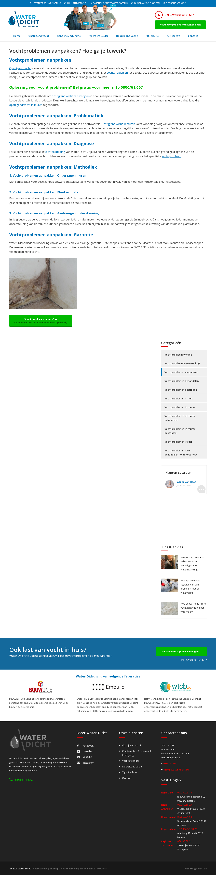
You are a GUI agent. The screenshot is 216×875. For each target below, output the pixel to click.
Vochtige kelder (98, 35)
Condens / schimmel (69, 35)
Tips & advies (129, 772)
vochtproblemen (117, 72)
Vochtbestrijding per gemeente (78, 868)
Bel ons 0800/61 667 (194, 660)
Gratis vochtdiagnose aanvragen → (181, 651)
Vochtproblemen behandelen (182, 381)
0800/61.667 (132, 87)
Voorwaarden (40, 868)
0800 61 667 (24, 780)
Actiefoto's (173, 35)
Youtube (87, 757)
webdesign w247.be (196, 868)
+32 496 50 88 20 (187, 829)
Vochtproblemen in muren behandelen (180, 418)
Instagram (88, 762)
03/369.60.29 (184, 804)
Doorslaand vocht (127, 35)
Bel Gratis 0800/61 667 (179, 15)
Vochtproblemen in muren (180, 407)
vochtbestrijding (55, 152)
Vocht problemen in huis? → (40, 321)
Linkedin (87, 751)
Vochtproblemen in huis (179, 398)
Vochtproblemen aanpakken (181, 372)
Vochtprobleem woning (178, 354)
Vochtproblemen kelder (178, 441)
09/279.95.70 (184, 792)
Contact (193, 35)
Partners (102, 868)
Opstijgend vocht (38, 35)
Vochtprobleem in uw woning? (182, 363)
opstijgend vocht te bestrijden (71, 96)
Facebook (88, 745)
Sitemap (54, 868)
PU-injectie (152, 35)
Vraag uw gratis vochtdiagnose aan (180, 24)
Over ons (127, 778)
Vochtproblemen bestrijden (181, 389)
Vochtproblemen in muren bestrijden (180, 431)
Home (16, 35)
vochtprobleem (171, 156)
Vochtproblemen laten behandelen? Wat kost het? (181, 452)
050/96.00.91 (184, 841)
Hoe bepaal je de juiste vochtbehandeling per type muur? (193, 607)
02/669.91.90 (184, 816)
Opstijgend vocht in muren (118, 124)
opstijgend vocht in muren (26, 105)
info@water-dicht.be (176, 769)
